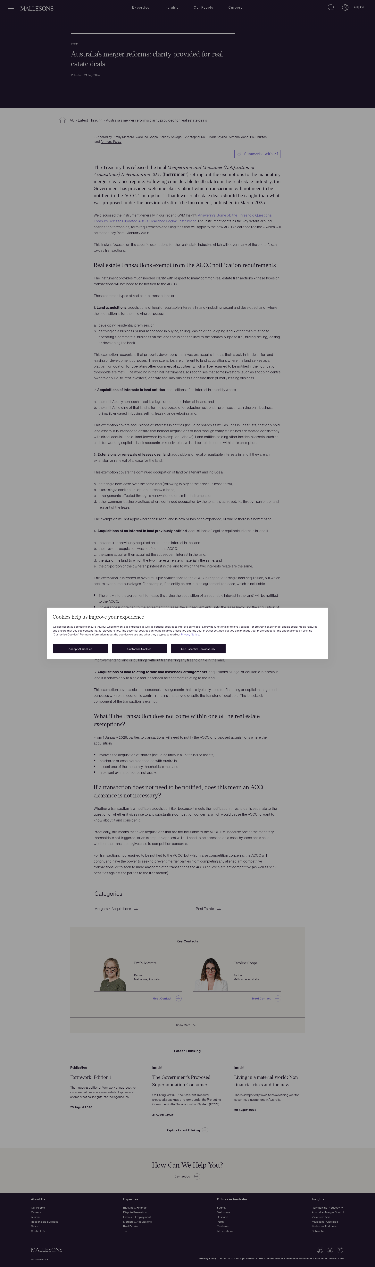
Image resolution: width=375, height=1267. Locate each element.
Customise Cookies (139, 649)
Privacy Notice (190, 634)
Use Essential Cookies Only (198, 649)
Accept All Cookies (80, 649)
